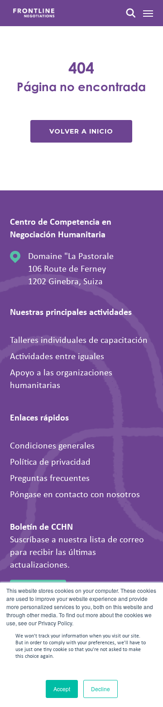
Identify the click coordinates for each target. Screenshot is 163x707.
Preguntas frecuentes (50, 477)
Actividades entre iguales (57, 356)
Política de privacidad (50, 461)
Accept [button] (61, 689)
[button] (148, 13)
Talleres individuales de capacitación (79, 339)
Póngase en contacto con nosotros (75, 494)
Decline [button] (100, 689)
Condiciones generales (52, 445)
